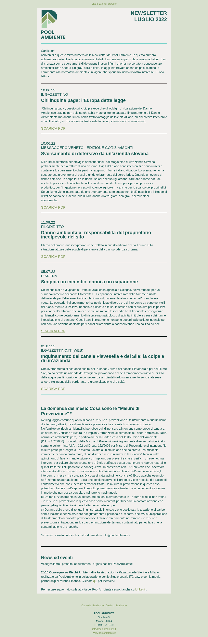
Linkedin (140, 589)
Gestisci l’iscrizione (116, 605)
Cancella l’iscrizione (92, 605)
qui (95, 581)
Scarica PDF (53, 128)
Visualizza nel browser (104, 3)
